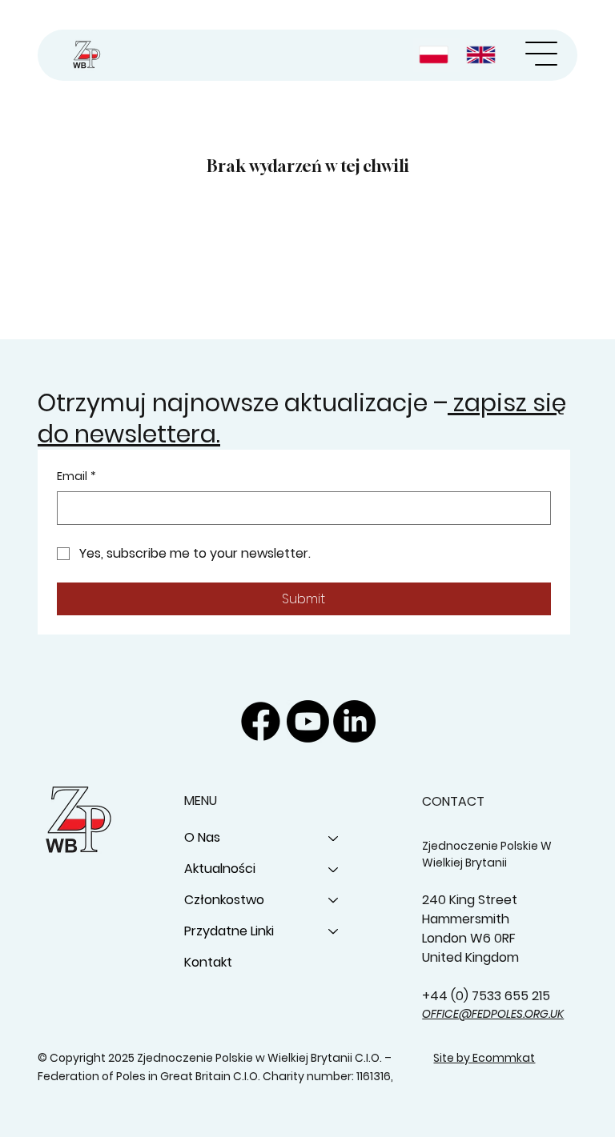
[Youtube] (308, 721)
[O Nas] (334, 838)
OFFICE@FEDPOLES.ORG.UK (493, 1014)
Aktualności (219, 868)
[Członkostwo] (334, 900)
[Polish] (436, 55)
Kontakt (208, 962)
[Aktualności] (334, 869)
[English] (483, 55)
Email (76, 476)
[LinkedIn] (354, 721)
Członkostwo (224, 900)
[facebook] (260, 721)
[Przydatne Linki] (334, 931)
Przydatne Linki (229, 931)
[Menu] (542, 54)
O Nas (202, 837)
